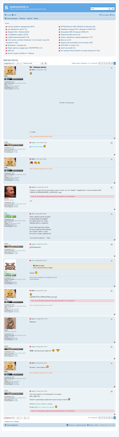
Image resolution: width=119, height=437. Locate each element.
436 (13, 219)
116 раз (16, 206)
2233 (13, 147)
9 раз (15, 225)
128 (13, 278)
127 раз (16, 87)
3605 (13, 81)
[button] (99, 63)
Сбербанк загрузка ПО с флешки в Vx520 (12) (78, 29)
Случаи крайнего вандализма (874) (21, 26)
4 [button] (109, 63)
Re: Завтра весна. (38, 67)
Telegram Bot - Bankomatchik (18, 32)
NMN (5, 213)
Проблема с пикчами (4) (17, 45)
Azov (5, 271)
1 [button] (101, 63)
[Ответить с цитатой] (111, 67)
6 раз (15, 226)
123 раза (16, 88)
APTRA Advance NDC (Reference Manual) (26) (78, 26)
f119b (5, 76)
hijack (6, 330)
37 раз (15, 150)
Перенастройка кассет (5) (70, 34)
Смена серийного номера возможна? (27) (77, 37)
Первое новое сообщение (79, 63)
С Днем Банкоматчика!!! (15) (18, 37)
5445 (13, 202)
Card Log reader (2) (68, 48)
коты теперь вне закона (45, 407)
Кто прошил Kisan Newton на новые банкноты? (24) (80, 50)
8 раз (15, 282)
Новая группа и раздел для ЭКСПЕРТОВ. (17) (25, 48)
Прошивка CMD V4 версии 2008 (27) (74, 32)
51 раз (16, 152)
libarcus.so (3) (66, 40)
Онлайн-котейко (37, 146)
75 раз (15, 338)
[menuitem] (14, 15)
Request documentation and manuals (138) (77, 42)
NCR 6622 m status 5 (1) (70, 45)
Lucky (6, 142)
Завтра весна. (10, 60)
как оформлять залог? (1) (17, 29)
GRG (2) (11, 50)
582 (13, 334)
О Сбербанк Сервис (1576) (18, 34)
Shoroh (6, 198)
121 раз (16, 205)
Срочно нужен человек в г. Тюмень (21, 53)
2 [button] (104, 63)
